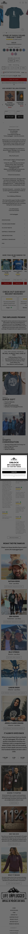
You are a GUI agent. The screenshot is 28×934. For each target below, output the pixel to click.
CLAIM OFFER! (14, 472)
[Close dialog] (26, 456)
